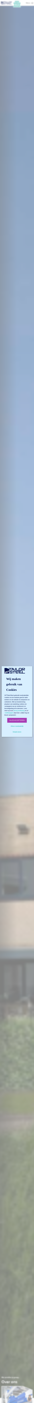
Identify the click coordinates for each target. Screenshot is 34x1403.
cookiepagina (9, 713)
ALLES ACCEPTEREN (17, 720)
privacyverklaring (19, 710)
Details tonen (17, 732)
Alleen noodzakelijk (17, 726)
